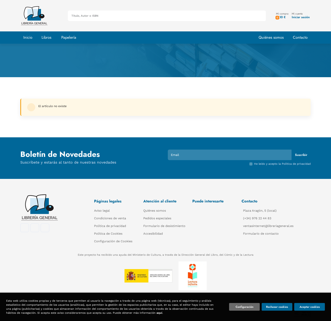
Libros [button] (46, 37)
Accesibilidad (153, 233)
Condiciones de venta (110, 218)
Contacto (300, 37)
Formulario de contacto (261, 233)
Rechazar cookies (277, 307)
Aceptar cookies (310, 307)
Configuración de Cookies (113, 241)
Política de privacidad (110, 226)
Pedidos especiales (157, 218)
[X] (45, 228)
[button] (282, 15)
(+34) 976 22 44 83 (257, 218)
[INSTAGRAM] (34, 228)
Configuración (244, 307)
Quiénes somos (271, 37)
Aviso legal (102, 210)
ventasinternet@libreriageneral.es (268, 226)
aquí (159, 312)
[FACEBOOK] (24, 228)
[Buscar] (259, 16)
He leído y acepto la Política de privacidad (282, 163)
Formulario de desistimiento (164, 226)
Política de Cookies (108, 233)
